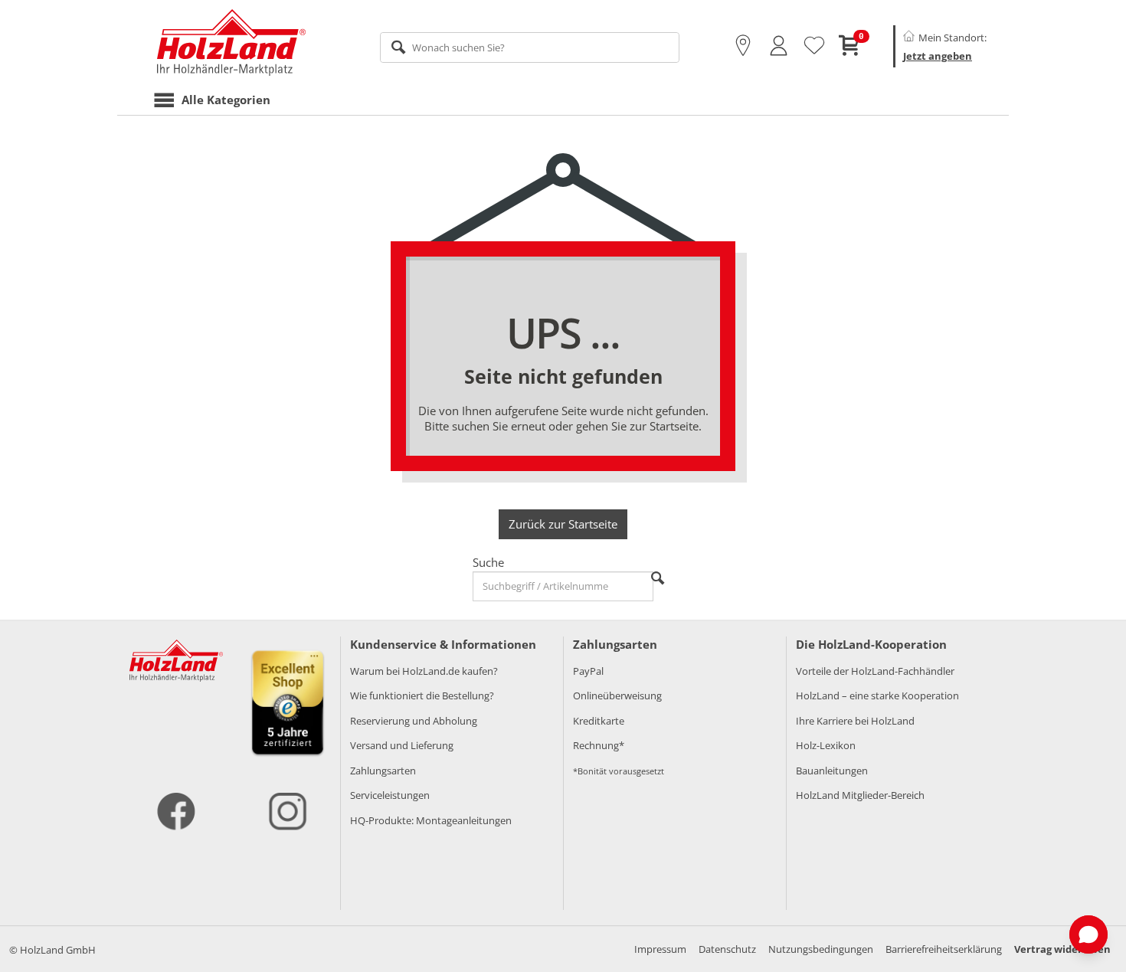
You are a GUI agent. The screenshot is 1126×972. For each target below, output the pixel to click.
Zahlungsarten (383, 770)
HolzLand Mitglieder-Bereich (860, 795)
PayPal (588, 671)
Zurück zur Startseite (563, 524)
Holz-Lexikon (826, 745)
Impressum (660, 949)
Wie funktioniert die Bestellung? (422, 695)
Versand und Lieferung (401, 745)
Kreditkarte (598, 721)
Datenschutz (727, 949)
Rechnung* (598, 745)
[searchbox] (530, 47)
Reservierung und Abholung (413, 721)
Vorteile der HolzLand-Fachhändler (875, 671)
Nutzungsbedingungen (820, 949)
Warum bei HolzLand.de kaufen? (424, 671)
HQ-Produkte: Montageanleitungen (431, 820)
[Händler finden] (743, 46)
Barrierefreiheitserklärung (943, 949)
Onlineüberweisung (617, 695)
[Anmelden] (779, 46)
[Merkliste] (814, 46)
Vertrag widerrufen (1062, 949)
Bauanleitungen (832, 770)
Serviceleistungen (390, 795)
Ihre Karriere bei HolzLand (855, 721)
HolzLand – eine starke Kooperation (877, 695)
